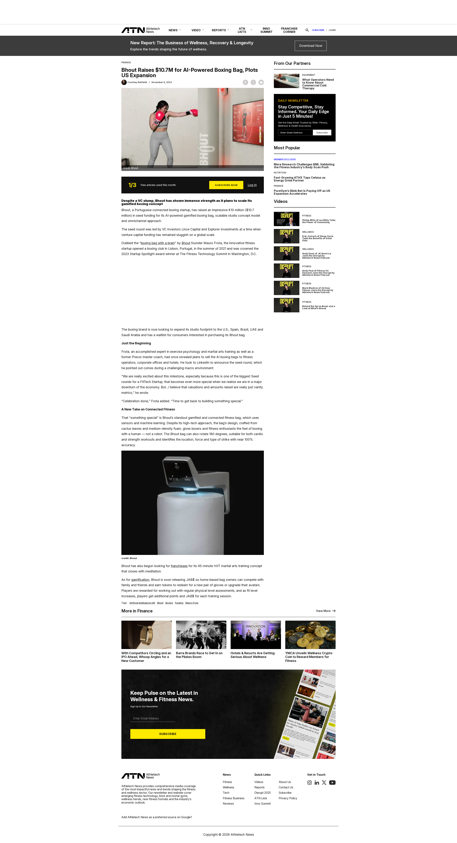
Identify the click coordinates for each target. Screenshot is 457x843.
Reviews (228, 803)
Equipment (308, 75)
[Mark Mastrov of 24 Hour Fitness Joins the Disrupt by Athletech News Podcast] (286, 288)
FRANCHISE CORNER (289, 30)
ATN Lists (260, 798)
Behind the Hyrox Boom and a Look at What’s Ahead (318, 307)
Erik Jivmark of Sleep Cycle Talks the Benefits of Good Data (317, 238)
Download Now (310, 46)
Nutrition (280, 172)
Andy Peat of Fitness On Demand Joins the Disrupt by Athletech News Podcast (318, 272)
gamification (140, 580)
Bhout (186, 243)
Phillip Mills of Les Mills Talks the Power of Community (318, 221)
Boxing (169, 603)
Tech (226, 792)
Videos (258, 782)
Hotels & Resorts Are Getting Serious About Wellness (253, 655)
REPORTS (219, 30)
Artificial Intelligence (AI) (142, 603)
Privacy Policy (288, 798)
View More (323, 611)
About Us (285, 782)
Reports (259, 787)
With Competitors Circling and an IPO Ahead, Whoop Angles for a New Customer (146, 657)
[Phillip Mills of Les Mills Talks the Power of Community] (286, 219)
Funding (179, 603)
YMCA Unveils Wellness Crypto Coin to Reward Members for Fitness (308, 657)
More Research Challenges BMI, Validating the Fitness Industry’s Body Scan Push (304, 166)
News (227, 774)
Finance (126, 62)
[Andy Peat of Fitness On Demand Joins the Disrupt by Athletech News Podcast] (286, 270)
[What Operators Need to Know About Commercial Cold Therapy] (286, 82)
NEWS (173, 30)
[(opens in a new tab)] (309, 784)
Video (196, 30)
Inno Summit (262, 803)
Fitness (306, 215)
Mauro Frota (191, 603)
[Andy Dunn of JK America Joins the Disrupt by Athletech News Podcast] (286, 253)
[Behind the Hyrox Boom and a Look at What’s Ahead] (286, 305)
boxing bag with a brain (158, 243)
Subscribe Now (226, 185)
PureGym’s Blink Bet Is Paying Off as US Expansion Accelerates (302, 192)
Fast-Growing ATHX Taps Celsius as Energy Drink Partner (299, 179)
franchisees (179, 566)
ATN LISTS (242, 30)
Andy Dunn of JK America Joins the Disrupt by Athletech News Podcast (316, 255)
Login (332, 30)
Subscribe (318, 30)
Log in (252, 185)
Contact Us (286, 787)
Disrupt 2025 (262, 792)
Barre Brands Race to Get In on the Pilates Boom (199, 655)
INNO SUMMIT (266, 30)
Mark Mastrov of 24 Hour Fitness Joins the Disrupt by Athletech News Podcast (317, 290)
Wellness (308, 232)
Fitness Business (233, 798)
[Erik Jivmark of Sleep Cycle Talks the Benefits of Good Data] (286, 236)
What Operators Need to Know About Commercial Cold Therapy (318, 84)
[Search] (307, 30)
